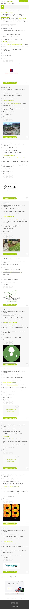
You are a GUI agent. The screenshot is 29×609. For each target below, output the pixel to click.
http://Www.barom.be (11, 438)
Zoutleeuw (12, 93)
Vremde (9, 478)
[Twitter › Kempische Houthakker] (4, 176)
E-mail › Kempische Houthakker (9, 155)
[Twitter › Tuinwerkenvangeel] (4, 236)
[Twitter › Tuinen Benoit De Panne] (4, 402)
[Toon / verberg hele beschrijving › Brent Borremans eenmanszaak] (15, 491)
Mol (9, 147)
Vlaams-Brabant (6, 34)
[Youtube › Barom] (12, 453)
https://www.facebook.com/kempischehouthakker (16, 157)
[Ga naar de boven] (27, 83)
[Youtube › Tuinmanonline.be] (12, 560)
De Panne (13, 374)
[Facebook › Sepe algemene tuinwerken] (7, 342)
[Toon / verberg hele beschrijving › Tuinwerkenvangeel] (15, 222)
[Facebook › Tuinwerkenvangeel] (7, 236)
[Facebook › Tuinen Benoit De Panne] (7, 402)
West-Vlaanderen (6, 374)
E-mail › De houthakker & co (8, 100)
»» (15, 25)
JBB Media (13, 606)
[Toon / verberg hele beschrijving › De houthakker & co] (15, 105)
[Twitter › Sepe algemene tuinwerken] (4, 342)
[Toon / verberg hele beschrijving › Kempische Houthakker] (15, 162)
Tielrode (12, 314)
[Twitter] (12, 603)
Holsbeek (12, 34)
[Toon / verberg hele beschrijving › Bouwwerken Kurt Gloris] (15, 47)
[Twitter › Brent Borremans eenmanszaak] (4, 502)
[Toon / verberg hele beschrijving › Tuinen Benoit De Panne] (15, 388)
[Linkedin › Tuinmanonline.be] (10, 560)
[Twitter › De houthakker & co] (4, 120)
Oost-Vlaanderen (6, 314)
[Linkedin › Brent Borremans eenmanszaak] (10, 502)
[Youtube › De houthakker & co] (12, 120)
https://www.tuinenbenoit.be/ (12, 384)
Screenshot (25, 44)
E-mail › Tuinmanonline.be (8, 541)
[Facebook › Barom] (7, 453)
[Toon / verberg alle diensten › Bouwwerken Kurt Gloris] (15, 50)
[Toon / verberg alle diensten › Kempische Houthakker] (15, 165)
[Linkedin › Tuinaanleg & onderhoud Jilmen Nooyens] (10, 287)
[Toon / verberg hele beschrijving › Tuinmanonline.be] (15, 547)
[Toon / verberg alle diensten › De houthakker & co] (15, 109)
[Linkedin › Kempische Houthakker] (10, 176)
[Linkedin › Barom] (10, 453)
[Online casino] (14, 581)
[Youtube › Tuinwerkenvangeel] (12, 236)
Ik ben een (23, 1)
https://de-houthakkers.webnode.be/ (14, 103)
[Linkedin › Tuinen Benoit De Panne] (10, 402)
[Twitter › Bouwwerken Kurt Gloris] (4, 61)
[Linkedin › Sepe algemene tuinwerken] (10, 342)
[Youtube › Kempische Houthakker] (12, 176)
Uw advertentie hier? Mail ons (14, 593)
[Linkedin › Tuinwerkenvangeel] (10, 236)
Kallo (12, 533)
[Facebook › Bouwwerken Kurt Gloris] (7, 61)
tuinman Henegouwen (5, 17)
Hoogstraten (10, 428)
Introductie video (18, 337)
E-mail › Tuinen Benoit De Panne (9, 382)
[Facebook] (14, 603)
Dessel (9, 264)
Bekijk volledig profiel (10, 82)
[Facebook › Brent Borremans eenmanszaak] (7, 502)
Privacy (17, 606)
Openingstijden (6, 334)
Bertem (11, 208)
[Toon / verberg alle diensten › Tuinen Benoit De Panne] (15, 391)
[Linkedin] (17, 603)
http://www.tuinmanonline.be (12, 544)
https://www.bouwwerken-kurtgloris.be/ (14, 44)
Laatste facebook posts (8, 55)
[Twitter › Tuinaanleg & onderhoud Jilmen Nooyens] (4, 287)
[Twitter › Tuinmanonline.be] (4, 560)
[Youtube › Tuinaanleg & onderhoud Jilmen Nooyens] (12, 287)
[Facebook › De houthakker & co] (7, 120)
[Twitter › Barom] (4, 453)
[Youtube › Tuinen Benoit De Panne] (12, 402)
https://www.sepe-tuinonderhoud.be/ (14, 325)
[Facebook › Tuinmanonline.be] (7, 560)
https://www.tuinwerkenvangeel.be (13, 218)
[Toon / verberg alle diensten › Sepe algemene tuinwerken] (15, 332)
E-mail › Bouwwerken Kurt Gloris (9, 41)
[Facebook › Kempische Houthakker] (7, 176)
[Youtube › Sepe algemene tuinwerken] (12, 342)
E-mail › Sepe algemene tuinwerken (10, 322)
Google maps (18, 34)
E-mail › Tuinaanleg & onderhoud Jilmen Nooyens (12, 272)
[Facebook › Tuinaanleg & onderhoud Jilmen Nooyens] (7, 287)
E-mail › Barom (6, 436)
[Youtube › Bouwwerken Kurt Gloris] (12, 61)
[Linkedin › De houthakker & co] (10, 120)
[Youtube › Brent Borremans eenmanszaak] (12, 502)
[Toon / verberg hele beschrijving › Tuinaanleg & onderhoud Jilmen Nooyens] (15, 277)
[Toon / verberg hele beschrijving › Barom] (15, 442)
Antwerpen (5, 147)
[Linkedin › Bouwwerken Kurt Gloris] (10, 61)
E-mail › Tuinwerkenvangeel (8, 216)
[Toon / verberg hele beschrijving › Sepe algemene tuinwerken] (15, 328)
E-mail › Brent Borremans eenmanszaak (11, 486)
